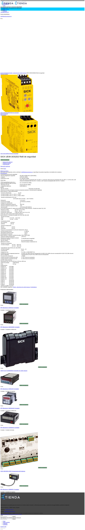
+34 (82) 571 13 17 (9, 509)
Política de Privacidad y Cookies (16, 514)
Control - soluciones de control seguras (17, 73)
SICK (5, 168)
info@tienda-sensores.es (26, 172)
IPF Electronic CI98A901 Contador (9, 489)
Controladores (6, 73)
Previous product (4, 74)
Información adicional (7, 162)
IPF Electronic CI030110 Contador (9, 307)
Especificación (6, 164)
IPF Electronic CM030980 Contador (10, 327)
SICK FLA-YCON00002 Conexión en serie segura (13, 370)
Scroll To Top (3, 526)
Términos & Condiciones (4, 514)
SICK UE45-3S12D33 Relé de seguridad (9, 112)
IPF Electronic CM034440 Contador (10, 408)
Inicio (1, 73)
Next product (3, 115)
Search (14, 516)
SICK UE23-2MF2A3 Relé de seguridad (9, 153)
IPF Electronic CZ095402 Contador (9, 427)
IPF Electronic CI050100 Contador (9, 389)
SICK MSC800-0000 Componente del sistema (12, 471)
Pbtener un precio (7, 163)
